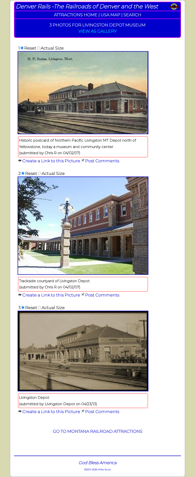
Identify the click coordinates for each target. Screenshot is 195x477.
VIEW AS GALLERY (97, 31)
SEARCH (132, 14)
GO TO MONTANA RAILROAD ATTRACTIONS (97, 431)
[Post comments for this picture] (82, 160)
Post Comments (102, 160)
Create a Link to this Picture (51, 160)
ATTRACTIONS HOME (76, 14)
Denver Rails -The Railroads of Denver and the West (87, 6)
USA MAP (110, 14)
